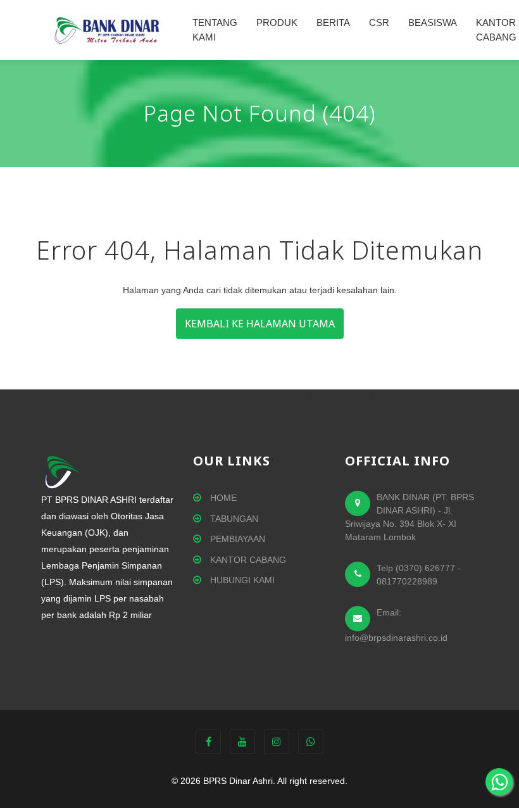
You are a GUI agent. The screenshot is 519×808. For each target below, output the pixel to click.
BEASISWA (432, 22)
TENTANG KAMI (214, 29)
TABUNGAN (233, 519)
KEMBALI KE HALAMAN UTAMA (260, 324)
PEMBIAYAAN (236, 539)
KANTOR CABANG (247, 560)
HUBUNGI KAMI (241, 580)
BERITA (333, 22)
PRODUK (276, 22)
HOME (222, 498)
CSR (379, 22)
